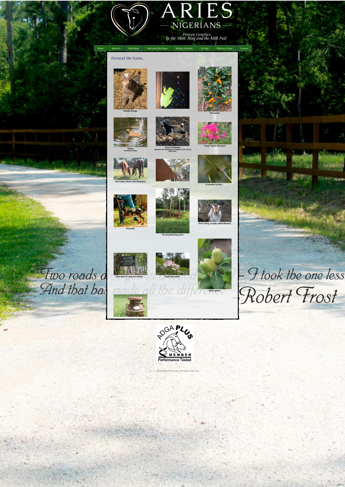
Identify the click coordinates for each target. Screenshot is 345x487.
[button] (134, 48)
